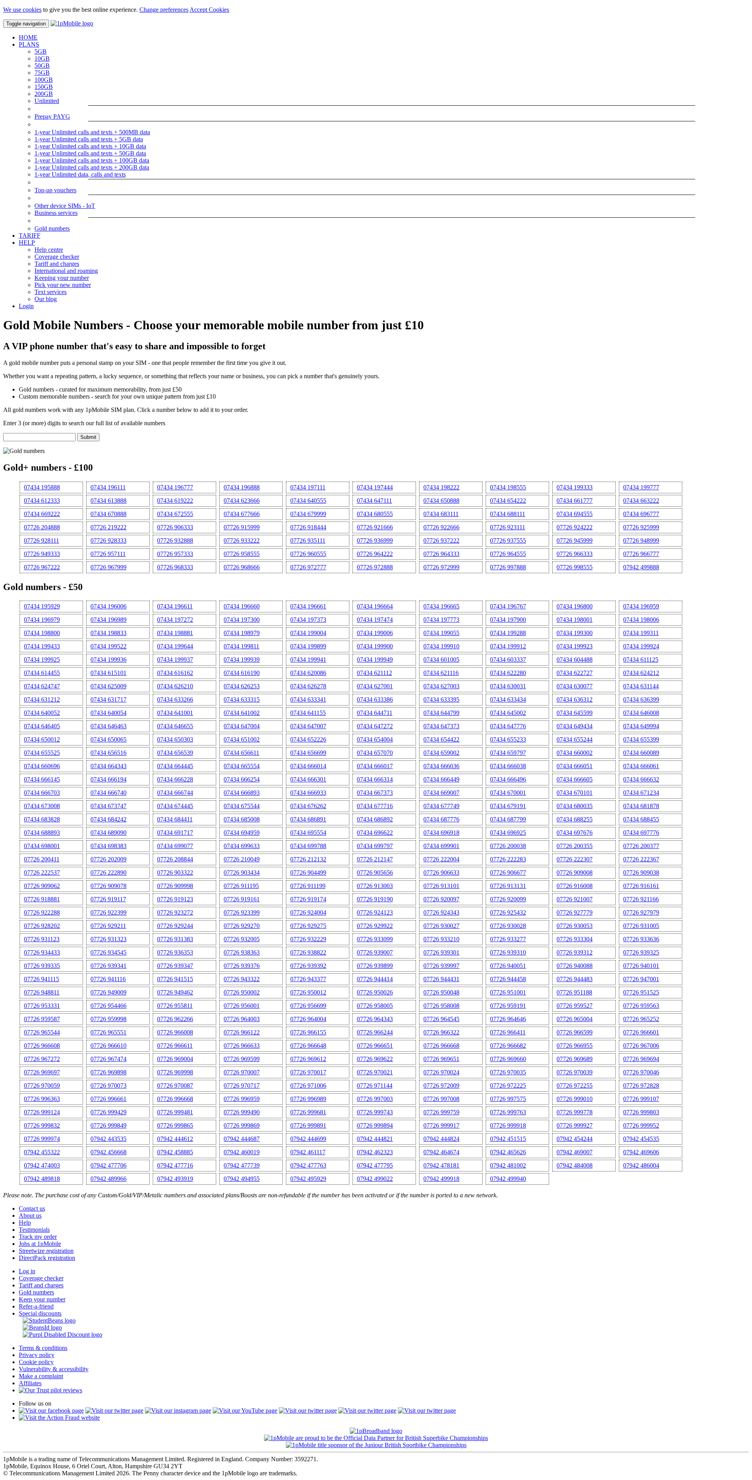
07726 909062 (42, 886)
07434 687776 (441, 819)
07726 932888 (175, 540)
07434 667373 (375, 792)
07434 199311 (641, 633)
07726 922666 (441, 527)
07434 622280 (508, 673)
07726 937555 (508, 540)
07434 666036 (441, 766)
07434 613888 (108, 500)
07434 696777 (641, 514)
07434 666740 (108, 792)
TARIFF (29, 235)
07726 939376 (242, 965)
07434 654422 (441, 739)
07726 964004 (308, 1019)
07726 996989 (308, 1099)
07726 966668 (441, 1045)
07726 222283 (508, 859)
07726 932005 (242, 939)
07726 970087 (175, 1085)
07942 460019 (242, 1152)
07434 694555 (575, 514)
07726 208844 (175, 859)
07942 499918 (441, 1178)
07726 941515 (175, 979)
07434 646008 (641, 712)
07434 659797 (508, 752)
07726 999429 (108, 1112)
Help (25, 1222)
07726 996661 (108, 1099)
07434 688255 (575, 819)
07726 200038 (508, 846)
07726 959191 (508, 1005)
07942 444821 (375, 1138)
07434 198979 (242, 633)
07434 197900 (508, 619)
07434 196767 (508, 606)
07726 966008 (175, 1032)
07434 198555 (508, 487)
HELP (27, 242)
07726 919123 (175, 899)
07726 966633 (242, 1045)
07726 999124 (42, 1112)
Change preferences (163, 9)
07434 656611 (241, 752)
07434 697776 (641, 832)
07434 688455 (641, 819)
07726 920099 (508, 899)
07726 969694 (641, 1059)
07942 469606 (641, 1152)
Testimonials (34, 1229)
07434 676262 (308, 806)
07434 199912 (508, 646)
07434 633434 (508, 699)
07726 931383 (175, 939)
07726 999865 (175, 1125)
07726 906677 (508, 872)
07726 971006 (308, 1085)
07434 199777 (641, 487)
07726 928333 (108, 540)
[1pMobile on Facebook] (51, 1410)
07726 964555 (508, 553)
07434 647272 (375, 726)
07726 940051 (508, 965)
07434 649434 (575, 726)
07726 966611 (175, 1045)
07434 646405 (42, 726)
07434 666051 (575, 766)
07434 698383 (108, 846)
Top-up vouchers (55, 190)
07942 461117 (307, 1152)
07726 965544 (42, 1032)
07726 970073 (108, 1085)
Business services (56, 212)
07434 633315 (242, 699)
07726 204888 (42, 527)
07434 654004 (375, 739)
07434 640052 (42, 712)
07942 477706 (108, 1165)
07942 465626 (508, 1152)
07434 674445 (175, 806)
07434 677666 (242, 514)
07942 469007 (575, 1152)
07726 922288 (42, 912)
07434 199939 (242, 659)
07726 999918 (508, 1125)
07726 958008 (441, 1005)
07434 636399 (641, 699)
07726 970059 (42, 1085)
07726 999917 (441, 1125)
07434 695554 (308, 832)
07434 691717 (175, 832)
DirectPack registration (47, 1257)
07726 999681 (308, 1112)
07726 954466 (108, 1005)
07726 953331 (42, 1005)
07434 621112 (374, 673)
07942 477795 (375, 1165)
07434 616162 (175, 673)
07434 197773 (441, 619)
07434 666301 (308, 779)
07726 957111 (108, 553)
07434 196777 (175, 487)
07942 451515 (508, 1138)
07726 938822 (308, 952)
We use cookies (22, 9)
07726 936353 (175, 952)
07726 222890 (108, 872)
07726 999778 (575, 1112)
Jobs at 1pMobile (40, 1243)
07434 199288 (508, 633)
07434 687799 (508, 819)
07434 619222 (175, 500)
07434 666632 (641, 779)
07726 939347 (175, 965)
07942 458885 (175, 1152)
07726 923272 (175, 912)
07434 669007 (441, 792)
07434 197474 (375, 619)
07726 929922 (375, 925)
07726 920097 (441, 899)
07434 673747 (108, 806)
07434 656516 (108, 752)
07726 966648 (308, 1045)
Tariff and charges (56, 263)
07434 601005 (441, 659)
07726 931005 (641, 925)
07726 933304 (575, 939)
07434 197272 (175, 619)
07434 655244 (575, 739)
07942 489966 (108, 1178)
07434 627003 (441, 686)
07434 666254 (242, 779)
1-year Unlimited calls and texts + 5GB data (88, 139)
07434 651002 (242, 739)
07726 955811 (175, 1005)
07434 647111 (374, 500)
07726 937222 (441, 540)
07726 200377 (641, 846)
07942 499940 (508, 1178)
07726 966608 (42, 1045)
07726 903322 (175, 872)
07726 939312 (575, 952)
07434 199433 (42, 646)
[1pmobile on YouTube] (245, 1410)
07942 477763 (308, 1165)
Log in (27, 1271)
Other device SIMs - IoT (64, 205)
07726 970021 (375, 1072)
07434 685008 (242, 819)
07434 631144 (641, 686)
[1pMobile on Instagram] (178, 1410)
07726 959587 (42, 1019)
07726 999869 (242, 1125)
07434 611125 (640, 659)
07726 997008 (441, 1099)
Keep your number (42, 1299)
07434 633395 (441, 699)
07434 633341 (308, 699)
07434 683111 (441, 514)
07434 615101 (108, 673)
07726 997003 (375, 1099)
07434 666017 (375, 766)
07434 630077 (575, 686)
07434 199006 (375, 633)
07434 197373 (308, 619)
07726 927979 (641, 912)
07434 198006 (641, 619)
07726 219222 (108, 527)
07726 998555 (575, 567)
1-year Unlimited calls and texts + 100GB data (91, 160)
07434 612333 (42, 500)
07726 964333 (441, 553)
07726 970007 (242, 1072)
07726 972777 (308, 567)
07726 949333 (42, 553)
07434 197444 (375, 487)
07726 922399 (108, 912)
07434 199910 (441, 646)
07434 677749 (441, 806)
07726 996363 (42, 1099)
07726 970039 (575, 1072)
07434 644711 (374, 712)
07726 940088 (575, 965)
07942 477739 (242, 1165)
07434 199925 (42, 659)
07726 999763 (508, 1112)
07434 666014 (308, 766)
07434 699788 (308, 846)
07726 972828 (641, 1085)
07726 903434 (242, 872)
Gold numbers (52, 228)
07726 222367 (641, 859)
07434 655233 (508, 739)
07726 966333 (575, 553)
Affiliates (30, 1383)
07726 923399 (242, 912)
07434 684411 (175, 819)
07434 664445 (175, 766)
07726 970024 (441, 1072)
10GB (42, 58)
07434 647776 (508, 726)
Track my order (38, 1236)
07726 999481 (175, 1112)
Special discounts (40, 1313)
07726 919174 (308, 899)
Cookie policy (36, 1362)
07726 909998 (175, 886)
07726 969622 (375, 1059)
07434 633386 (375, 699)
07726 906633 (441, 872)
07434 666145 (42, 779)
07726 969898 (108, 1072)
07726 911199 (307, 886)
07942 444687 (242, 1138)
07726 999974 (42, 1138)
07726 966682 (508, 1045)
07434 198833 (108, 633)
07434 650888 (441, 500)
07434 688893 (42, 832)
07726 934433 (42, 952)
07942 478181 (441, 1165)
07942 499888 (641, 567)
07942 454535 (641, 1138)
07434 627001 (375, 686)
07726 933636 (641, 939)
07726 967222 (42, 567)
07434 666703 (42, 792)
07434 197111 (307, 487)
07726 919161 (242, 899)
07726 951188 (574, 992)
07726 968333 (175, 567)
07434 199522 (108, 646)
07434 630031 (508, 686)
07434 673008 (42, 806)
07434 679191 (508, 806)
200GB (43, 93)
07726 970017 (308, 1072)
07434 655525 (42, 752)
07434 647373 (441, 726)
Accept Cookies (209, 9)
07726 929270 (242, 925)
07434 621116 (441, 673)
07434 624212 (641, 673)
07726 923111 (507, 527)
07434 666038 (508, 766)
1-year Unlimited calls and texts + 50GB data (90, 153)
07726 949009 (108, 992)
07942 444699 (308, 1138)
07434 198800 (42, 633)
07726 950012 (308, 992)
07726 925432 (508, 912)
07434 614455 (42, 673)
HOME (28, 37)
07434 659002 (441, 752)
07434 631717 (108, 699)
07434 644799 (441, 712)
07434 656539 (175, 752)
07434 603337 (508, 659)
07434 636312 (575, 699)
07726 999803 (641, 1112)
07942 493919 (175, 1178)
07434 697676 (575, 832)
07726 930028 (508, 925)
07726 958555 (242, 553)
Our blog (45, 299)
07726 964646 (508, 1019)
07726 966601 (641, 1032)
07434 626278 (308, 686)
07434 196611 (175, 606)
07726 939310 (508, 952)
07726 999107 (641, 1099)
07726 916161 (641, 886)
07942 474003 (42, 1165)
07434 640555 (308, 500)
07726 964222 (375, 553)
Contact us (32, 1208)
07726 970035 (508, 1072)
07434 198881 (175, 633)
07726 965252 (641, 1019)
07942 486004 (641, 1165)
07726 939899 (375, 965)
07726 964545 (441, 1019)
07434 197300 (242, 619)
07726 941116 (108, 979)
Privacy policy (36, 1355)
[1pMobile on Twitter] (114, 1410)
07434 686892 (375, 819)
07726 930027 (441, 925)
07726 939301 (441, 952)
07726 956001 (242, 1005)
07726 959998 (108, 1019)
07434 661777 (575, 500)
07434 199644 (175, 646)
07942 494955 (242, 1178)
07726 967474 (108, 1059)
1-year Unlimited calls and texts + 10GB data (90, 146)
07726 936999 (375, 540)
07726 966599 (575, 1032)
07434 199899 (308, 646)
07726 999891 (308, 1125)
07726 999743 (375, 1112)
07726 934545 (108, 952)
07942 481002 (508, 1165)
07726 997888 (508, 567)
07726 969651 (441, 1059)
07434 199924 (641, 646)
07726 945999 (575, 540)
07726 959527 (575, 1005)
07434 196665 (441, 606)
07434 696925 (508, 832)
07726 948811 (42, 992)
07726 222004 (441, 859)
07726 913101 (441, 886)
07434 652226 (308, 739)
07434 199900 (375, 646)
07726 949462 (175, 992)
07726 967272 (42, 1059)
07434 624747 (42, 686)
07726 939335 (42, 965)
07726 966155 (308, 1032)
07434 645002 (508, 712)
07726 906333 (175, 527)
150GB (43, 86)
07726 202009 (108, 859)
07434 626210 (175, 686)
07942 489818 (42, 1178)
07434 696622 (375, 832)
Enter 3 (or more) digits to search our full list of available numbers (84, 423)
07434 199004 (308, 633)
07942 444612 (175, 1138)
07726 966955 (575, 1045)
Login (26, 306)
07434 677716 (375, 806)
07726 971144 (374, 1085)
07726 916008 (575, 886)
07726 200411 (42, 859)
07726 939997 (441, 965)
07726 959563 (641, 1005)
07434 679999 (308, 514)
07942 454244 (575, 1138)
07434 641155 (308, 712)
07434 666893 (242, 792)
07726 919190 (375, 899)
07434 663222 (641, 500)
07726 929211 (108, 925)
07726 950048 (441, 992)
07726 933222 (242, 540)
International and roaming (66, 270)
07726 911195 (241, 886)
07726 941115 (41, 979)
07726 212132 (308, 859)
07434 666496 (508, 779)
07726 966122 (242, 1032)
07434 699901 (441, 846)
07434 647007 (308, 726)
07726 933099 (375, 939)
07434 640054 (108, 712)
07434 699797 (375, 846)
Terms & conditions (43, 1348)
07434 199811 (241, 646)
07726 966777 (641, 553)
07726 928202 (42, 925)
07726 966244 (375, 1032)
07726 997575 (508, 1099)
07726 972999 (441, 567)
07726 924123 (375, 912)
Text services (50, 292)
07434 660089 (641, 752)
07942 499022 (375, 1178)
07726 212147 (375, 859)
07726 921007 (575, 899)
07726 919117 (108, 899)
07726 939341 (108, 965)
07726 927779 (575, 912)
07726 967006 (641, 1045)
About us (30, 1215)
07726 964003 (242, 1019)
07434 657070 (375, 752)
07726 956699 (308, 1005)
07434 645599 (575, 712)
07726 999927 (575, 1125)
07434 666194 (108, 779)
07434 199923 (575, 646)
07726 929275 (308, 925)
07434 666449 (441, 779)
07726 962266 (175, 1019)
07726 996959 (242, 1099)
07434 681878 (641, 806)
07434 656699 (308, 752)
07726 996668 (175, 1099)
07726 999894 (375, 1125)
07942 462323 (375, 1152)
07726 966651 (375, 1045)
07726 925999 (641, 527)
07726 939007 (375, 952)
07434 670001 (508, 792)
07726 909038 (641, 872)
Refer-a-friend (36, 1306)
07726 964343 (375, 1019)
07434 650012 (42, 739)
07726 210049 (242, 859)
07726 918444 (308, 527)
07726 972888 (375, 567)
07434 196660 (242, 606)
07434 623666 (242, 500)
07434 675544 (242, 806)
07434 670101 (575, 792)
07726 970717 (242, 1085)
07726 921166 (641, 899)
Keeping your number (61, 277)
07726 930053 (575, 925)
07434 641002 (242, 712)
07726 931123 (42, 939)
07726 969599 (242, 1059)
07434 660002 (575, 752)
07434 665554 (242, 766)
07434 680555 (375, 514)
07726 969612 (308, 1059)
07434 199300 (575, 633)
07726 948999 (641, 540)
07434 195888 (42, 487)
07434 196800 (575, 606)
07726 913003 (375, 886)
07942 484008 (575, 1165)
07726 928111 (41, 540)
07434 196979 (42, 619)
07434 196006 (108, 606)
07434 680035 (575, 806)
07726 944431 (441, 979)
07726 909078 (108, 886)
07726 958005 (375, 1005)
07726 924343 (441, 912)
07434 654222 (508, 500)
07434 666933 (308, 792)
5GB (40, 51)
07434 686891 (308, 819)
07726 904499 (308, 872)
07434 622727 (575, 673)
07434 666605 (575, 779)
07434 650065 (108, 739)
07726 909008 (575, 872)
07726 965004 (575, 1019)
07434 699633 (242, 846)
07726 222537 (42, 872)
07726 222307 (575, 859)
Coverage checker (56, 256)
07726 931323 (108, 939)
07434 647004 (242, 726)
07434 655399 (641, 739)
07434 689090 (108, 832)
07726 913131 (508, 886)
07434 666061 (641, 766)
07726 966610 (108, 1045)
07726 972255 (575, 1085)
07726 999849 (108, 1125)
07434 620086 (308, 673)
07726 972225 (508, 1085)
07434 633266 (175, 699)
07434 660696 (42, 766)
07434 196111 (108, 487)
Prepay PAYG (52, 116)
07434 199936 (108, 659)
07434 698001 (42, 846)
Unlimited (46, 100)
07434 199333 (575, 487)
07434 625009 (108, 686)
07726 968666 (242, 567)
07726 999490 (242, 1112)
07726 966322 (441, 1032)
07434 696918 (441, 832)
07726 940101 (641, 965)
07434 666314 (375, 779)
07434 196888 (242, 487)
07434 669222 (42, 514)
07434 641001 (175, 712)
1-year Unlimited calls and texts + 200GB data (91, 167)
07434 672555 (175, 514)
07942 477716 (175, 1165)
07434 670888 (108, 514)
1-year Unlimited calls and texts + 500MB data (92, 132)
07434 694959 (242, 832)
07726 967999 (108, 567)
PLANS (29, 44)
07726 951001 (508, 992)
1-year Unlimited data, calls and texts (80, 174)
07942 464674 (441, 1152)
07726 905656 (375, 872)
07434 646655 (175, 726)
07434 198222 (441, 487)
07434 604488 (575, 659)
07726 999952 (641, 1125)
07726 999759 (441, 1112)
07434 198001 (575, 619)
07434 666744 (175, 792)
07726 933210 (441, 939)
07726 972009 (441, 1085)
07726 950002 (242, 992)
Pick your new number (62, 285)
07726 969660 (508, 1059)
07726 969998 (175, 1072)
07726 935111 (307, 540)
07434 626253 (242, 686)
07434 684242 (108, 819)
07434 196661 (308, 606)
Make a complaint (41, 1376)
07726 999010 (575, 1099)
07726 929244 (175, 925)
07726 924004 (308, 912)
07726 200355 (575, 846)
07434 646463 (108, 726)
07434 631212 (42, 699)
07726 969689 (575, 1059)
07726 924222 (575, 527)
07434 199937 (175, 659)
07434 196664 (375, 606)
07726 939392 (308, 965)
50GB (42, 65)
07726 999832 (42, 1125)
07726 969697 (42, 1072)
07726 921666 (375, 527)
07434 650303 (175, 739)
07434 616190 (242, 673)
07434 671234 (641, 792)
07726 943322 (242, 979)
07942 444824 (441, 1138)
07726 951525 (641, 992)
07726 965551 (108, 1032)
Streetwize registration (46, 1250)
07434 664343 (108, 766)
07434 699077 (175, 846)
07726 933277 (508, 939)
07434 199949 (375, 659)
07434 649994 (641, 726)
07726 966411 (508, 1032)
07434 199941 (308, 659)
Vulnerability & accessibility (54, 1369)
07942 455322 (42, 1152)
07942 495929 (308, 1178)
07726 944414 (375, 979)
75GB (42, 72)
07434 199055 (441, 633)
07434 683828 (42, 819)
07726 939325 (641, 952)
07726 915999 (242, 527)
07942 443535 (108, 1138)
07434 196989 (108, 619)
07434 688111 (507, 514)
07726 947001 (641, 979)
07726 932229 (308, 939)
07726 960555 (308, 553)
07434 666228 (175, 779)
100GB (43, 79)
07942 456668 (108, 1152)
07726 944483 (575, 979)
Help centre (48, 249)
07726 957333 (175, 553)
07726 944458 (508, 979)
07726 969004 (175, 1059)
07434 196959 (641, 606)
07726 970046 (641, 1072)
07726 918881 (42, 899)
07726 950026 (375, 992)
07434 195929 (42, 606)
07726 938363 (242, 952)
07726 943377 (308, 979)
